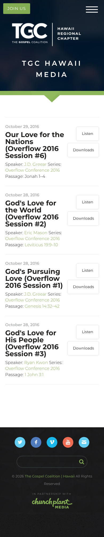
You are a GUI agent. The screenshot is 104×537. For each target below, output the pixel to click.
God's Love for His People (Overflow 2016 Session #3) (32, 343)
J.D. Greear (35, 164)
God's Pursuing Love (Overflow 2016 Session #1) (34, 278)
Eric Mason (35, 233)
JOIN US (16, 8)
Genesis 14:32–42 (42, 306)
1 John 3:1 (34, 374)
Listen (87, 133)
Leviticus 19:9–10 (41, 245)
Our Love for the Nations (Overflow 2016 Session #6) (34, 145)
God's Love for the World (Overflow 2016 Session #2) (32, 213)
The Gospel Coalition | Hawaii (50, 476)
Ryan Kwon (36, 362)
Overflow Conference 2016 (32, 170)
